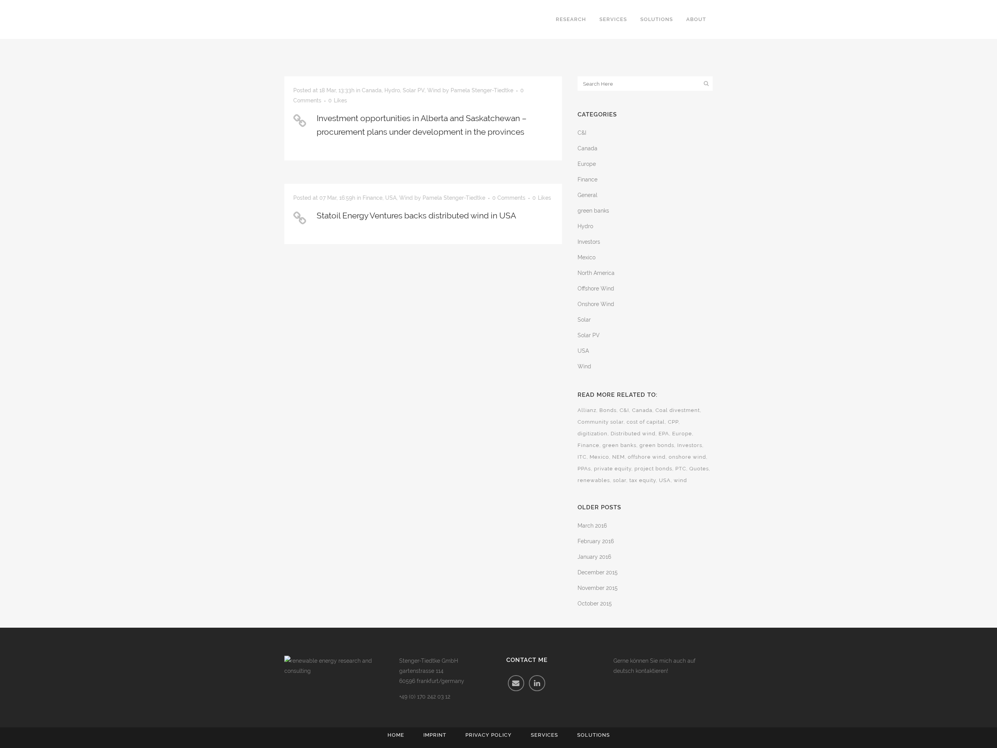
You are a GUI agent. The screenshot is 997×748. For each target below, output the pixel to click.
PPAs (584, 469)
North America (596, 273)
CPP (673, 422)
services (544, 735)
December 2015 (598, 572)
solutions (593, 735)
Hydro (392, 90)
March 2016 (592, 526)
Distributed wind (633, 433)
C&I (582, 133)
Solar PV (414, 90)
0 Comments (508, 198)
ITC (582, 457)
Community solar (601, 422)
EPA (664, 433)
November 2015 (598, 588)
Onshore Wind (596, 304)
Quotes (699, 469)
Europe (587, 164)
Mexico (586, 257)
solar (619, 480)
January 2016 (594, 557)
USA (390, 198)
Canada (372, 90)
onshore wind (687, 457)
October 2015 (595, 603)
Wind (434, 90)
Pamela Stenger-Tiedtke (482, 90)
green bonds (656, 445)
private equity (612, 469)
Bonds (608, 410)
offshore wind (647, 457)
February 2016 (596, 541)
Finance (372, 198)
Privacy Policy (488, 735)
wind (680, 480)
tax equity (642, 480)
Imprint (434, 735)
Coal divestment (677, 410)
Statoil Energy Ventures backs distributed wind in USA (416, 215)
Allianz (587, 410)
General (587, 195)
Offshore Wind (596, 288)
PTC (680, 469)
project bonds (653, 469)
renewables (594, 480)
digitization (593, 433)
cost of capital (646, 422)
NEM (618, 457)
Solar (584, 320)
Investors (589, 242)
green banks (593, 211)
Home (396, 735)
